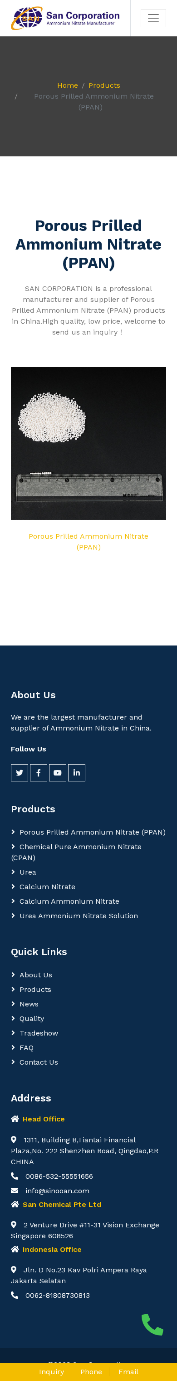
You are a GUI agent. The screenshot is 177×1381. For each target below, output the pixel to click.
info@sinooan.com (57, 1190)
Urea (28, 872)
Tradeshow (39, 1033)
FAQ (27, 1047)
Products (104, 85)
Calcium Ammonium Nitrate (69, 901)
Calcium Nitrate (47, 886)
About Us (36, 975)
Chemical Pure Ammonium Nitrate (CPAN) (76, 852)
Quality (32, 1018)
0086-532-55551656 (59, 1176)
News (29, 1004)
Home (67, 85)
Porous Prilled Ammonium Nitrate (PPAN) (93, 832)
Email (128, 1371)
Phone (91, 1371)
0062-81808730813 (57, 1295)
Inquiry (51, 1371)
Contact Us (39, 1062)
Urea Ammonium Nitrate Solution (79, 915)
